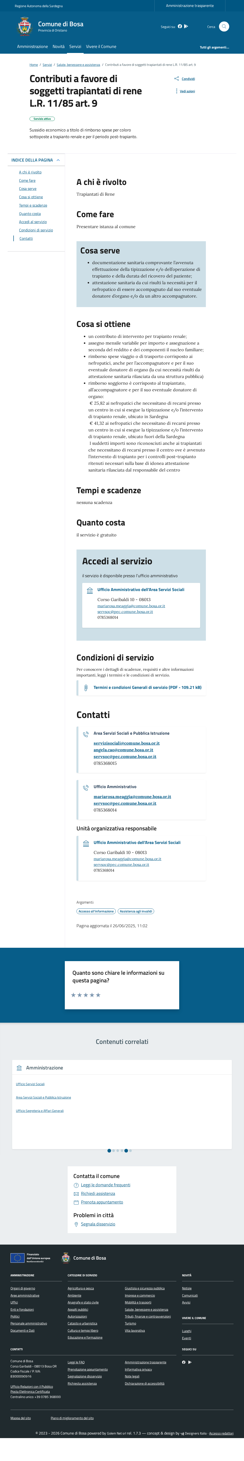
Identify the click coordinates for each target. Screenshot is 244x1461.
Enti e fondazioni (22, 1309)
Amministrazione (32, 46)
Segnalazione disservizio (85, 1376)
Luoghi (186, 1331)
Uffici (14, 1302)
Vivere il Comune (101, 46)
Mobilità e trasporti (138, 1302)
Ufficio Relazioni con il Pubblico (31, 1386)
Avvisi (186, 1302)
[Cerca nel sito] (224, 26)
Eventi (186, 1338)
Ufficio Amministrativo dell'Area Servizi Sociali (140, 589)
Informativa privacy (138, 1369)
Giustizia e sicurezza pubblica (145, 1288)
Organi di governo (22, 1288)
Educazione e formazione (85, 1337)
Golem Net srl (116, 1433)
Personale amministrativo (28, 1323)
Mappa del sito (20, 1418)
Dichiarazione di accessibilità (144, 1383)
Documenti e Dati (22, 1330)
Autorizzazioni (77, 1316)
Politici (15, 1316)
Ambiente (74, 1295)
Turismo (130, 1323)
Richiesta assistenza (82, 1383)
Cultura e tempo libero (83, 1330)
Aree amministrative (24, 1295)
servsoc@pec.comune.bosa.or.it (125, 611)
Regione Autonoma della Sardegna (39, 5)
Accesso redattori (221, 1433)
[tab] (109, 1150)
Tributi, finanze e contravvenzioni (148, 1316)
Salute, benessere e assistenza (146, 1309)
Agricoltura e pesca (81, 1288)
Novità (59, 46)
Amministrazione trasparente (190, 5)
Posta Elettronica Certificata (30, 1391)
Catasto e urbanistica (82, 1323)
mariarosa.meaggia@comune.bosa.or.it (131, 605)
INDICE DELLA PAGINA (32, 160)
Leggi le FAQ (76, 1362)
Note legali (132, 1376)
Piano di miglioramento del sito (72, 1418)
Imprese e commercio (140, 1295)
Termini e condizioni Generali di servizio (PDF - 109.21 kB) (148, 687)
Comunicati (190, 1295)
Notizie (187, 1288)
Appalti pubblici (78, 1309)
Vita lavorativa (135, 1330)
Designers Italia (195, 1433)
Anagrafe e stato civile (83, 1302)
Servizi (75, 46)
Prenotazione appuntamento (88, 1369)
